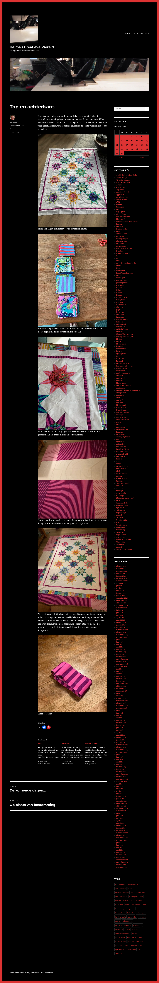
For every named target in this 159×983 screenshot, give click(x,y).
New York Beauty (122, 412)
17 (127, 145)
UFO (117, 523)
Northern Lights (122, 417)
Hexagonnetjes (122, 297)
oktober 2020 (121, 603)
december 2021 (121, 578)
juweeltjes (120, 317)
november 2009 (122, 862)
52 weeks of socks (123, 180)
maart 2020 (120, 620)
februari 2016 (121, 723)
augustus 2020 (121, 608)
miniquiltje (120, 395)
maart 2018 (120, 676)
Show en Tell (121, 469)
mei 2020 (119, 615)
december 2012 (121, 772)
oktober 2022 (121, 566)
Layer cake (120, 359)
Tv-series (119, 518)
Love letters (120, 371)
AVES (118, 202)
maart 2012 (120, 794)
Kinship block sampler (124, 334)
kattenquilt (141, 913)
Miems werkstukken (124, 386)
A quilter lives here (123, 182)
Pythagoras (120, 434)
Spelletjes (119, 481)
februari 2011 (121, 826)
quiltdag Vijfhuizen (123, 437)
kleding (119, 339)
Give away (120, 285)
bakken (119, 205)
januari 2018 (120, 681)
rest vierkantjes (122, 452)
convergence (121, 246)
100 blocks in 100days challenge (128, 175)
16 (122, 145)
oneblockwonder (122, 420)
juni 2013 (119, 757)
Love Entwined (121, 368)
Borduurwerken (122, 229)
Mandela (119, 376)
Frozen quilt (120, 278)
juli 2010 (119, 843)
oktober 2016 (121, 703)
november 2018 (122, 659)
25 (132, 149)
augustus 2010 (121, 840)
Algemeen (120, 190)
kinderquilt (120, 332)
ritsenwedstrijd (122, 454)
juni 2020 (119, 613)
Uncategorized (121, 525)
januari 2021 (120, 596)
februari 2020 (121, 622)
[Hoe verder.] (73, 753)
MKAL (118, 398)
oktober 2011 (121, 806)
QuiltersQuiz (120, 442)
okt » (142, 158)
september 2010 (122, 838)
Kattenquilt (120, 327)
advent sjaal (120, 187)
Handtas (119, 293)
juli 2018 (119, 669)
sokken (119, 476)
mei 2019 (119, 645)
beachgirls (120, 207)
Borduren (119, 227)
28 (147, 149)
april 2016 (120, 718)
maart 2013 (120, 764)
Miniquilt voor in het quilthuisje (128, 390)
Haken (118, 290)
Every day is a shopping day (126, 263)
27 (142, 149)
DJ (117, 256)
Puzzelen (119, 432)
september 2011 (122, 808)
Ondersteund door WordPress (42, 973)
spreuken (119, 486)
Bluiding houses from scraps (127, 222)
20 (142, 145)
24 (127, 149)
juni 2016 (119, 713)
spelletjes (139, 941)
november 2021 (122, 581)
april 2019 (120, 647)
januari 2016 (120, 725)
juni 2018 (119, 671)
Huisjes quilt (121, 305)
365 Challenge (121, 178)
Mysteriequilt (121, 405)
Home (127, 34)
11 (132, 141)
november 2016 (122, 701)
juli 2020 (119, 610)
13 (142, 141)
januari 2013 (120, 769)
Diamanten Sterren (123, 253)
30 (122, 153)
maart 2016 (120, 720)
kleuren (119, 342)
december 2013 (121, 742)
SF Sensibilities (122, 466)
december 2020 (122, 598)
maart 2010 (120, 852)
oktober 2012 (121, 777)
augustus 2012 (121, 782)
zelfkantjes (120, 545)
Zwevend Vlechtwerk (124, 549)
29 (117, 153)
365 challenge (120, 888)
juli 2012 (119, 784)
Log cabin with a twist (124, 366)
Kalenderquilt (121, 324)
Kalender (119, 322)
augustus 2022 (121, 571)
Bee (117, 209)
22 (117, 149)
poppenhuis (120, 427)
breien (118, 231)
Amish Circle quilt (122, 192)
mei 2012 (119, 789)
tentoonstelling (122, 505)
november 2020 (122, 600)
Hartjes (119, 295)
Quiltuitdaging (121, 444)
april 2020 (120, 618)
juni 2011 (119, 816)
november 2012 (122, 774)
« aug (121, 158)
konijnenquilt (121, 349)
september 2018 (122, 664)
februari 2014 (121, 737)
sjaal (140, 937)
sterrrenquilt (121, 493)
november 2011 (121, 804)
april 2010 (119, 850)
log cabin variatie (122, 364)
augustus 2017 (121, 691)
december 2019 (122, 627)
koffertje (119, 346)
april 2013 (119, 762)
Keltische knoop (122, 329)
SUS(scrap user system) (125, 498)
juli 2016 (119, 711)
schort (118, 461)
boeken (119, 224)
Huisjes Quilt (120, 913)
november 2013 (122, 745)
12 (137, 141)
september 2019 (122, 635)
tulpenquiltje (121, 513)
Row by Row (120, 456)
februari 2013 (121, 767)
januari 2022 (121, 576)
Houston (119, 302)
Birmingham (121, 214)
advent (131, 888)
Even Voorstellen (141, 34)
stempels (119, 488)
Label (118, 356)
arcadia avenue (121, 896)
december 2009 (122, 860)
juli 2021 (119, 586)
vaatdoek (118, 954)
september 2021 (122, 583)
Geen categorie (121, 280)
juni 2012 (119, 786)
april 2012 (119, 791)
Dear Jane (119, 251)
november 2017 (122, 684)
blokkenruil (120, 219)
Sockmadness (121, 474)
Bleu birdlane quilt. (123, 217)
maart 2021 (120, 591)
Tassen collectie (122, 503)
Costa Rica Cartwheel (124, 249)
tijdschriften (121, 508)
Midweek (142, 917)
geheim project (121, 283)
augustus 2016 (121, 708)
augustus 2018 (121, 667)
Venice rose (120, 532)
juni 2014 (119, 728)
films (118, 268)
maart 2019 (120, 649)
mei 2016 (119, 715)
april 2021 (119, 588)
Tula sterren (14, 129)
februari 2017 (121, 698)
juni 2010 (119, 845)
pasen (118, 422)
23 (122, 149)
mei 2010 (119, 848)
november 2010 (122, 833)
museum (119, 403)
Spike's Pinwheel (122, 483)
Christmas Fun (121, 241)
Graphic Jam (120, 288)
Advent (119, 185)
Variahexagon (121, 530)
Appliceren (120, 195)
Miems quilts (121, 383)
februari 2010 (121, 855)
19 (137, 145)
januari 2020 (121, 625)
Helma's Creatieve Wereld (32, 47)
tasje (118, 501)
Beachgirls (133, 896)
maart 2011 (120, 823)
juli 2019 (119, 640)
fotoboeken (120, 271)
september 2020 (122, 605)
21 (147, 145)
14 (147, 141)
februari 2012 (121, 796)
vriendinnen (120, 537)
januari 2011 (120, 828)
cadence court (121, 234)
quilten (119, 439)
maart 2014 (120, 735)
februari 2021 (121, 593)
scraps (118, 464)
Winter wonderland (123, 540)
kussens (119, 351)
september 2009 (122, 867)
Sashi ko (119, 459)
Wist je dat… (120, 542)
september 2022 (122, 569)
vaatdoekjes (120, 527)
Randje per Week (122, 449)
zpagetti (119, 547)
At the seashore (122, 200)
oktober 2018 (121, 662)
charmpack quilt (122, 239)
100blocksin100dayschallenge (126, 884)
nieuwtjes (119, 415)
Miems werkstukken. (123, 925)
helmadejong (15, 122)
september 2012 (122, 779)
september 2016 (122, 706)
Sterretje (119, 491)
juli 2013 (119, 755)
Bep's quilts (120, 212)
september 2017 (122, 689)
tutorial (119, 515)
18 (132, 145)
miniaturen (120, 388)
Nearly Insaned (121, 410)
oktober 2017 (121, 686)
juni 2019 (119, 642)
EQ (117, 258)
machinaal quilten (123, 373)
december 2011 (121, 801)
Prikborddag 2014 (122, 430)
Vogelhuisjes (121, 535)
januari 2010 (120, 857)
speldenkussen (121, 479)
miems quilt (127, 921)
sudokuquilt (120, 496)
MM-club (119, 400)
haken (139, 909)
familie (118, 266)
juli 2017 (119, 693)
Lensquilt (119, 361)
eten (144, 905)
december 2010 (121, 830)
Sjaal (118, 471)
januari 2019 (120, 654)
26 (137, 149)
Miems (117, 921)
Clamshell (120, 244)
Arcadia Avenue (122, 197)
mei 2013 (119, 759)
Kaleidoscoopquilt (123, 319)
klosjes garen (121, 344)
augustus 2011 (121, 811)
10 (127, 141)
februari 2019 (121, 652)
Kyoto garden (121, 354)
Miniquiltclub (121, 393)
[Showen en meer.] (97, 753)
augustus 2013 (121, 752)
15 (117, 145)
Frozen (119, 275)
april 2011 (119, 821)
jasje (118, 310)
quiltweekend (121, 447)
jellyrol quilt (120, 312)
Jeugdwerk (120, 315)
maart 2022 (120, 574)
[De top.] (49, 753)
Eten (118, 261)
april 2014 (119, 733)
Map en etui (120, 378)
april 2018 (119, 674)
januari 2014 (120, 740)
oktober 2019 (121, 632)
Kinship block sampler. (124, 337)
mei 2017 (119, 696)
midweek (119, 381)
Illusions (119, 307)
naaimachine (121, 408)
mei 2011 (119, 818)
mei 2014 (119, 730)
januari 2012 (120, 799)
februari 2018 (121, 679)
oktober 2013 (121, 747)
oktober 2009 (121, 865)
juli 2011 (119, 813)
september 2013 (122, 750)
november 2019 (122, 630)
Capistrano (120, 236)
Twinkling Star (121, 520)
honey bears (120, 300)
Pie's (118, 425)
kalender (130, 913)
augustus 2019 (121, 637)
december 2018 (121, 657)
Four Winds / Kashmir (124, 273)
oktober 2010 (121, 835)
